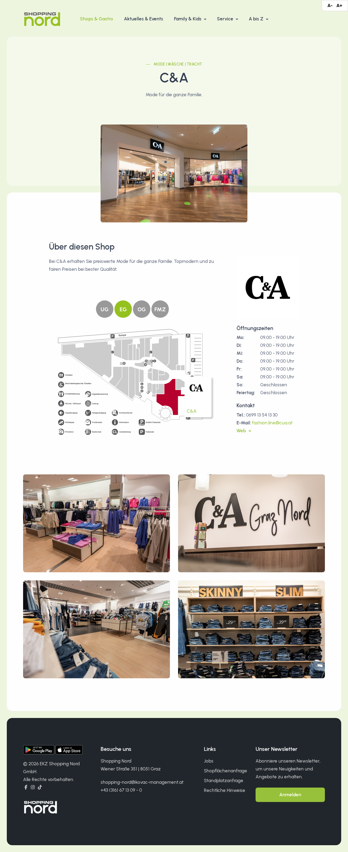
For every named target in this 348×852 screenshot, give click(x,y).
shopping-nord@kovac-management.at (142, 782)
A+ (339, 5)
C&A (192, 411)
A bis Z (257, 18)
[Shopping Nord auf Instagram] (33, 787)
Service (225, 18)
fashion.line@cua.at (272, 422)
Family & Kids (188, 18)
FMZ (160, 309)
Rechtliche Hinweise (224, 790)
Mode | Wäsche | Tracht (178, 64)
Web (242, 430)
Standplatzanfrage (223, 780)
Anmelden (290, 794)
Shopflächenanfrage (225, 770)
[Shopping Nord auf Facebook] (26, 787)
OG (142, 309)
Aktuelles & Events (143, 18)
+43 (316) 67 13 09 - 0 (121, 790)
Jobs (208, 761)
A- (330, 5)
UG (104, 309)
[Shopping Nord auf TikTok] (40, 787)
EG (123, 309)
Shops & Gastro (96, 18)
